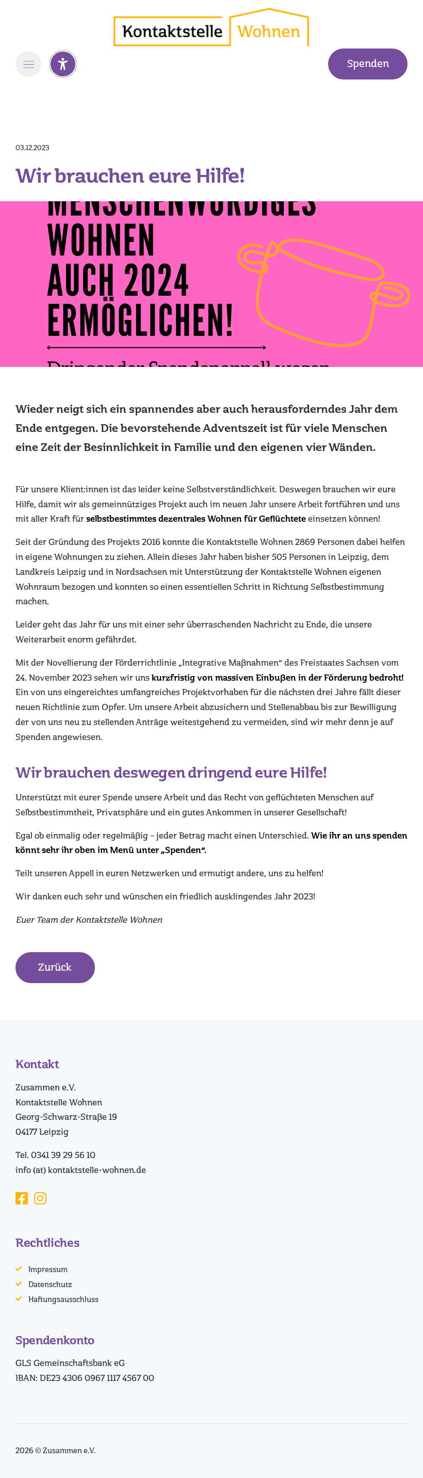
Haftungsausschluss (63, 1299)
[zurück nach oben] (397, 1456)
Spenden (368, 64)
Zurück (55, 967)
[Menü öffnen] (28, 64)
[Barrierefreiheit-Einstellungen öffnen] (63, 64)
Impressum (48, 1269)
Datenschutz (50, 1284)
